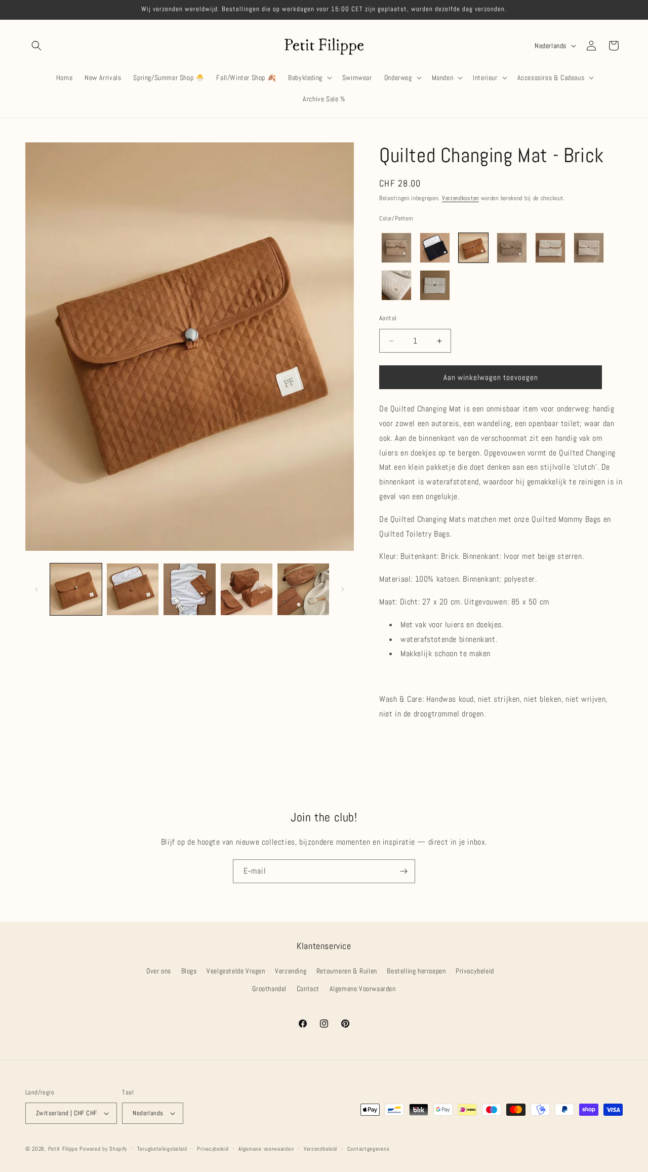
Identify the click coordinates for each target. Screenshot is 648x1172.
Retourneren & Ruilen (346, 970)
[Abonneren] (403, 871)
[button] (36, 45)
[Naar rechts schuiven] (343, 589)
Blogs (189, 970)
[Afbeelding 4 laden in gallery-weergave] (246, 589)
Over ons (158, 970)
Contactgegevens (368, 1148)
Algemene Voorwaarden (363, 988)
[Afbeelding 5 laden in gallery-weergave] (303, 589)
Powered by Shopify (103, 1148)
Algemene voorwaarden (266, 1148)
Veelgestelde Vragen (236, 970)
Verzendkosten (460, 198)
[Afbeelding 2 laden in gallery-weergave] (132, 589)
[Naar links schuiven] (36, 589)
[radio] (396, 248)
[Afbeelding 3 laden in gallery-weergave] (189, 589)
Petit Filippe (63, 1148)
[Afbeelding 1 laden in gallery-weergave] (76, 589)
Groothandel (269, 988)
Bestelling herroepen (416, 970)
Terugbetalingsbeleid (162, 1148)
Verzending (290, 970)
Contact (308, 988)
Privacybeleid (475, 970)
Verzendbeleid (320, 1148)
